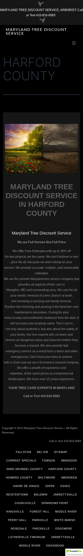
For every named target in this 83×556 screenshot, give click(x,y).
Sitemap (60, 452)
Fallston (23, 452)
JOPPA (50, 486)
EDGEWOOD (55, 545)
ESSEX (65, 486)
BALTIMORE (46, 477)
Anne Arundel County (24, 469)
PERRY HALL (17, 520)
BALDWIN (40, 494)
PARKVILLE (40, 520)
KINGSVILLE (15, 511)
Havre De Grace (26, 486)
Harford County (62, 469)
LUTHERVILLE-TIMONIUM (26, 537)
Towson (48, 460)
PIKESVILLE (41, 528)
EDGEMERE (63, 528)
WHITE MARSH (64, 520)
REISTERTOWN (17, 494)
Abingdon (69, 460)
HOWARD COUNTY (19, 477)
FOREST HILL (39, 511)
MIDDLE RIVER (66, 511)
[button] (74, 43)
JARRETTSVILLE (65, 494)
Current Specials (21, 460)
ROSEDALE (19, 528)
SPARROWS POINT (55, 503)
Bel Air (42, 452)
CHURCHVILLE (25, 503)
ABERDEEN (69, 477)
